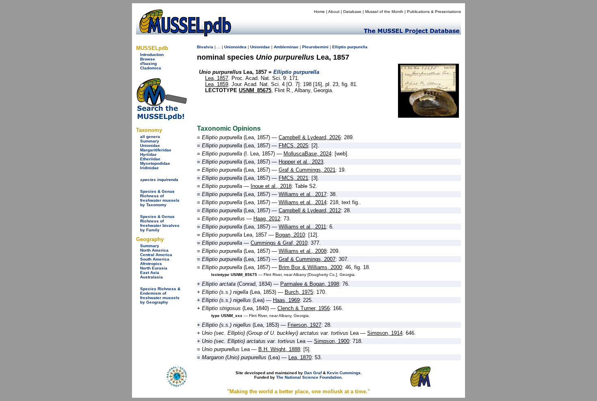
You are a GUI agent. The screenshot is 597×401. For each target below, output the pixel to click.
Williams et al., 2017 (303, 194)
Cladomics (150, 68)
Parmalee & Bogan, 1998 (309, 284)
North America (154, 250)
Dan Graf (313, 373)
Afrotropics (151, 263)
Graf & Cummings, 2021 (307, 170)
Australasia (151, 277)
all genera (150, 136)
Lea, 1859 (216, 84)
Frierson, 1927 (304, 325)
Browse (147, 59)
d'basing (148, 63)
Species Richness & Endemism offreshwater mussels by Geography (160, 295)
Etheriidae (150, 159)
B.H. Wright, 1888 (279, 349)
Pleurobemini (315, 47)
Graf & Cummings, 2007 (307, 259)
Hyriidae (148, 154)
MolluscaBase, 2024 (307, 154)
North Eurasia (153, 268)
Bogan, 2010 (290, 235)
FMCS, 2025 (293, 145)
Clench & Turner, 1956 (303, 308)
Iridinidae (149, 168)
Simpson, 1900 (331, 341)
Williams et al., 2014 (303, 202)
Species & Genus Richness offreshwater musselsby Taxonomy (160, 198)
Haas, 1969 (286, 300)
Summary (149, 141)
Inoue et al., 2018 (271, 186)
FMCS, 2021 (293, 178)
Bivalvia (205, 47)
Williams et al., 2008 (303, 251)
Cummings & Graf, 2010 (279, 243)
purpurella (357, 47)
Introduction (152, 54)
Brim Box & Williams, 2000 (310, 267)
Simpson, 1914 (384, 333)
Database (352, 11)
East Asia (149, 272)
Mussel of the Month (384, 11)
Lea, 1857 (216, 78)
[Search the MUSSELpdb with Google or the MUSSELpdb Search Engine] (161, 118)
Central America (156, 254)
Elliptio (339, 47)
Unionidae (150, 145)
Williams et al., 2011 (302, 227)
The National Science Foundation (309, 377)
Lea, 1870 (299, 357)
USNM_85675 (255, 90)
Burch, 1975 (299, 292)
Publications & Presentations (434, 11)
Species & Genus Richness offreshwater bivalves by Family (160, 223)
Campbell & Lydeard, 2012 (310, 210)
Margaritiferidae (155, 150)
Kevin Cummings (344, 373)
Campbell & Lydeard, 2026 (310, 137)
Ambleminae (286, 47)
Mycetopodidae (155, 163)
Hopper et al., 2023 (301, 162)
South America (154, 259)
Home (319, 11)
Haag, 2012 (266, 219)
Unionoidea (235, 47)
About (334, 11)
